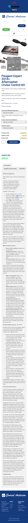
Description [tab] (7, 165)
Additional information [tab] (10, 168)
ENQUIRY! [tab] (22, 168)
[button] (14, 33)
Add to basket (13, 142)
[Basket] (23, 29)
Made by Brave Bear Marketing (14, 520)
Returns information (6, 106)
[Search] (24, 21)
